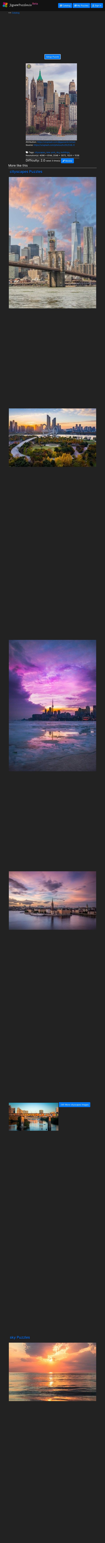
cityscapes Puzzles (26, 171)
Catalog (66, 5)
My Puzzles (82, 5)
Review (68, 161)
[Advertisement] (52, 32)
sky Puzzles (20, 1337)
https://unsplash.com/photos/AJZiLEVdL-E (54, 145)
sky (58, 152)
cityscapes (40, 152)
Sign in (97, 5)
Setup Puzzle (52, 56)
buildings (65, 152)
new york (50, 152)
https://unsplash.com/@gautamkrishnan (56, 142)
